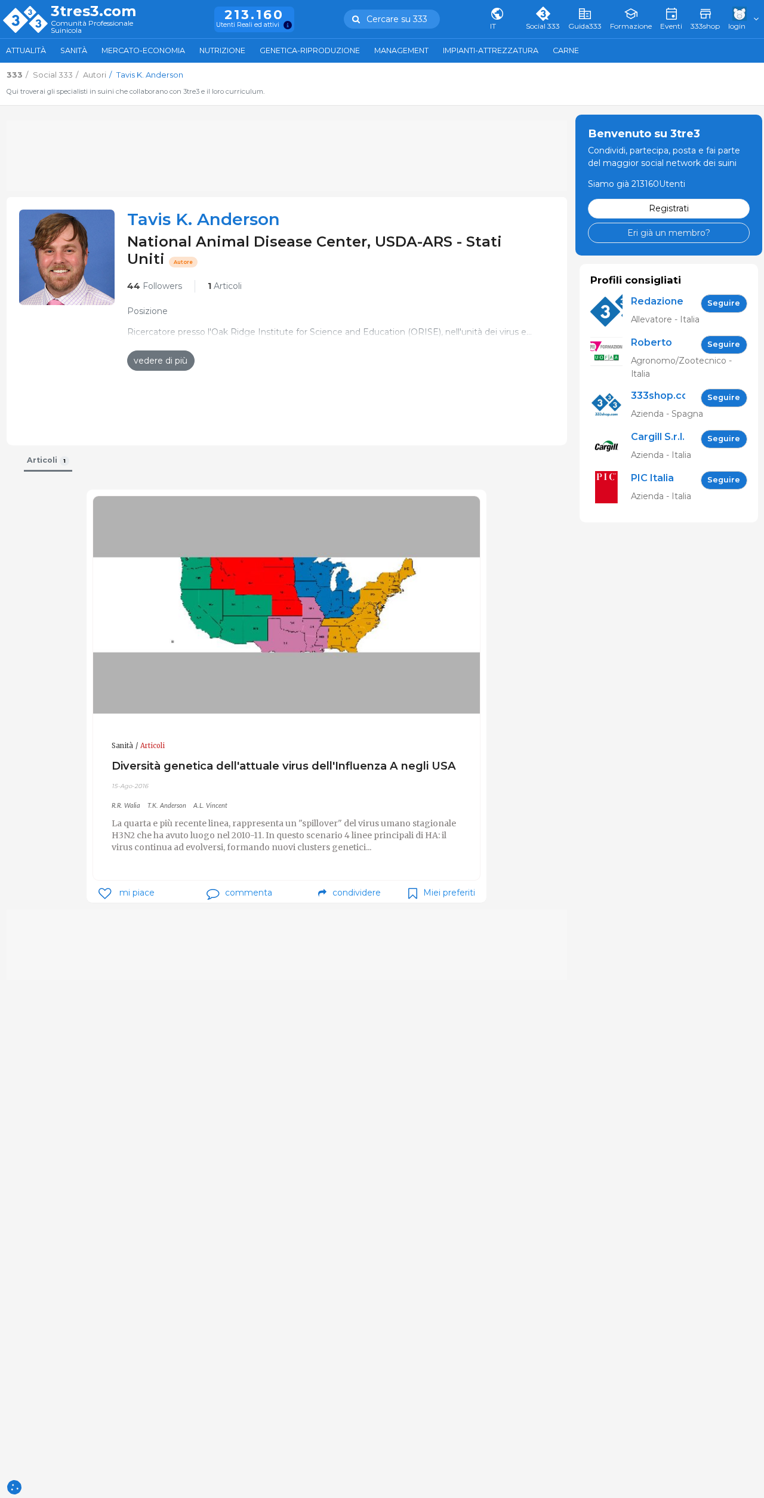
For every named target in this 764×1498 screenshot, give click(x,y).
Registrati (669, 208)
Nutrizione (222, 50)
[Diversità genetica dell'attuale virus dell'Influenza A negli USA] (286, 605)
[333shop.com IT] (610, 405)
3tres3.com (93, 11)
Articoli (225, 286)
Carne (566, 50)
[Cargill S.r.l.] (610, 446)
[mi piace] (104, 893)
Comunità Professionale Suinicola (92, 27)
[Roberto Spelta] (610, 358)
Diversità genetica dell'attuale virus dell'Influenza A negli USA (284, 766)
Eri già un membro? (668, 232)
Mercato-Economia (143, 50)
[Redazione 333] (610, 310)
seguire (723, 303)
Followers (154, 286)
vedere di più (160, 360)
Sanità (73, 50)
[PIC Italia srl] (610, 487)
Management (401, 50)
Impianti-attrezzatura (490, 50)
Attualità (26, 50)
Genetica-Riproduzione (310, 50)
